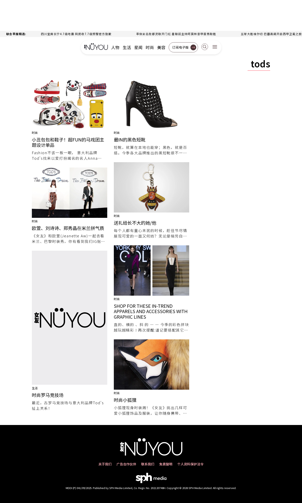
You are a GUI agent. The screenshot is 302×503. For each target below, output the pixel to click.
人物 (115, 47)
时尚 (150, 47)
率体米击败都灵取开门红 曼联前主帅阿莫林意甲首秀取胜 (163, 34)
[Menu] (214, 47)
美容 (161, 47)
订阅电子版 (180, 47)
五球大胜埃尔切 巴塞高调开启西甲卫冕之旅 (258, 34)
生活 (127, 47)
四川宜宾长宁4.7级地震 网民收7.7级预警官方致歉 (63, 34)
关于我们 (105, 464)
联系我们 (147, 464)
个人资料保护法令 (190, 464)
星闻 (138, 47)
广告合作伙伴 (126, 464)
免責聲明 (165, 464)
